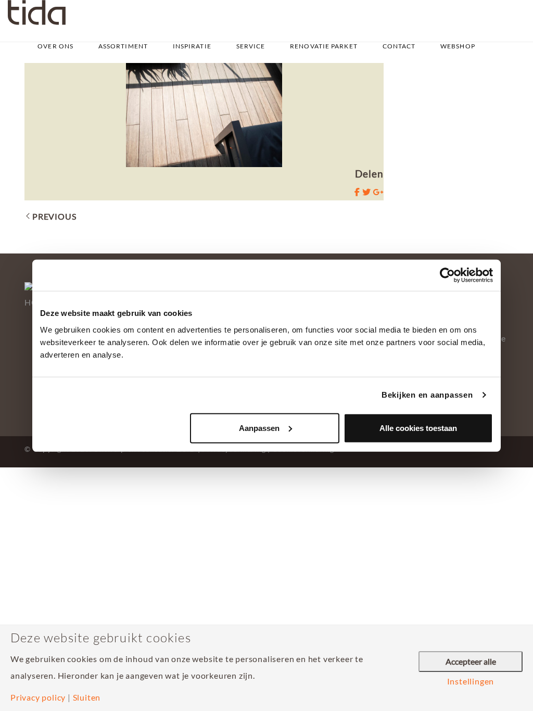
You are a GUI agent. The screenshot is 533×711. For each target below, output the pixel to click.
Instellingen (470, 681)
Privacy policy (38, 697)
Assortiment (123, 46)
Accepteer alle (471, 661)
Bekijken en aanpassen (427, 394)
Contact (399, 46)
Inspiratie (192, 46)
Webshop (457, 46)
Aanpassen (259, 427)
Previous (54, 216)
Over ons (55, 46)
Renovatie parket (324, 46)
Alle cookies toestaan (418, 427)
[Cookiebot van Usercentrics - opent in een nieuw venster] (447, 275)
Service (250, 46)
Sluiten (87, 697)
